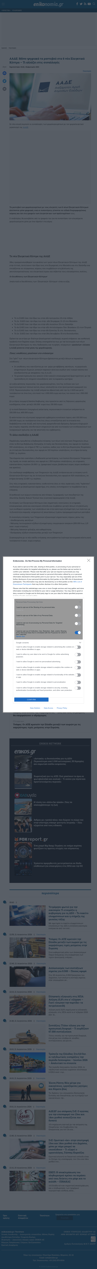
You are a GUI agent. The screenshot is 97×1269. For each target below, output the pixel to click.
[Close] (89, 561)
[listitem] (48, 602)
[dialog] (48, 634)
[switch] (78, 607)
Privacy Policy (62, 708)
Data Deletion (35, 708)
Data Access (48, 708)
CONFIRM (31, 700)
